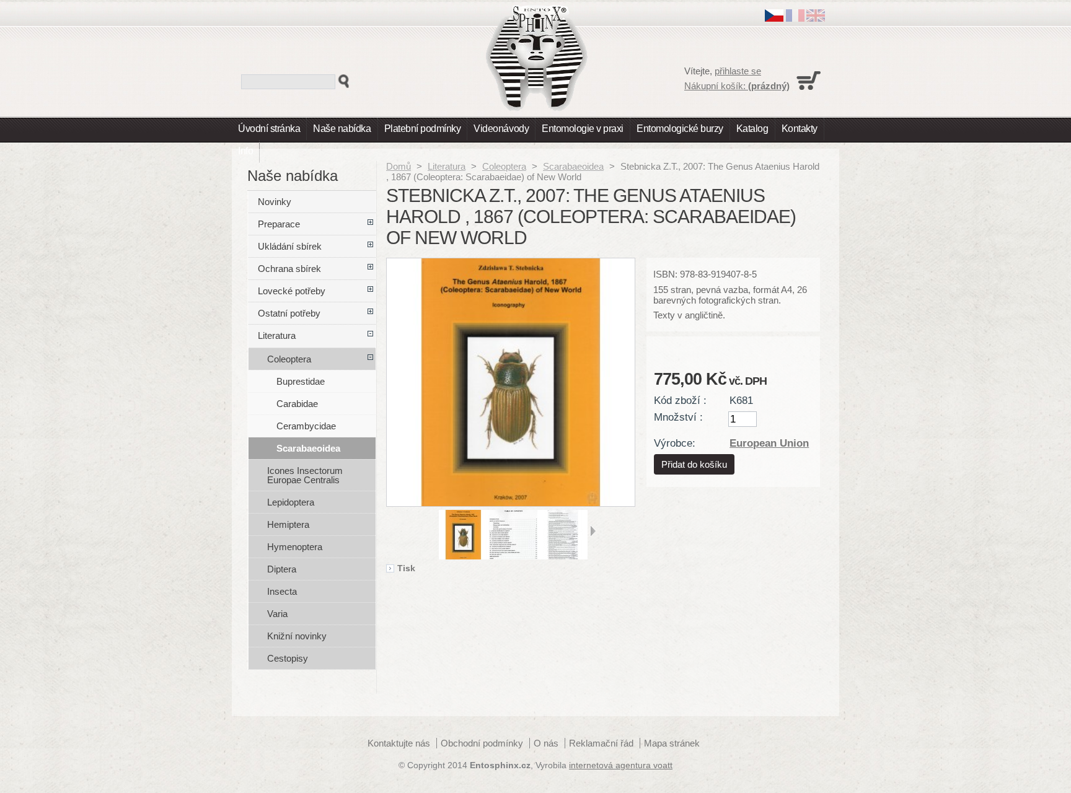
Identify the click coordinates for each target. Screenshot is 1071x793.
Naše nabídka (342, 128)
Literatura (446, 166)
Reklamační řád (601, 743)
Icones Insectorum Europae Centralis (305, 475)
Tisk (406, 568)
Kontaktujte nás (399, 743)
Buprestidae (300, 381)
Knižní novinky (297, 636)
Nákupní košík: (737, 86)
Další (593, 531)
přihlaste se (738, 71)
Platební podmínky (422, 128)
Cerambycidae (306, 426)
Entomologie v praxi (583, 128)
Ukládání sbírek (290, 246)
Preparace (279, 224)
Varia (277, 613)
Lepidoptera (290, 502)
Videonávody (501, 128)
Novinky (274, 201)
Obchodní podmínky (482, 743)
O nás (546, 743)
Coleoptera (504, 166)
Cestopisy (287, 658)
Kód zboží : (680, 400)
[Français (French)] (795, 18)
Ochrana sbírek (289, 268)
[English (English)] (815, 18)
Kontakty (800, 128)
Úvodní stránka (269, 128)
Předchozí (433, 531)
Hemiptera (288, 524)
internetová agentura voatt (620, 765)
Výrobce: (674, 443)
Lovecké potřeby (291, 291)
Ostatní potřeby (289, 313)
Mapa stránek (672, 743)
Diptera (281, 569)
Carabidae (297, 403)
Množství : (678, 417)
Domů (398, 166)
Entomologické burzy (680, 128)
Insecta (282, 591)
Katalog (752, 128)
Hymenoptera (294, 546)
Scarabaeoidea (573, 166)
